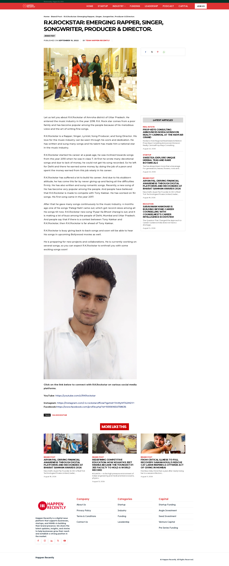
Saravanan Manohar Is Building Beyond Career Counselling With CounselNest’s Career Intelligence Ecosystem (158, 211)
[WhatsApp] (163, 52)
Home (46, 16)
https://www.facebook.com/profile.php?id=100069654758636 (91, 406)
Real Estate (149, 127)
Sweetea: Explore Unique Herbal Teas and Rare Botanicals (159, 160)
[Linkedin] (51, 541)
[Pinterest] (157, 52)
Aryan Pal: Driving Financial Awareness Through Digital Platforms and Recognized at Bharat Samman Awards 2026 (162, 184)
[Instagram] (44, 541)
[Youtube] (64, 541)
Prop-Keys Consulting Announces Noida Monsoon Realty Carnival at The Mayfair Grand (163, 133)
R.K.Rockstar (59, 415)
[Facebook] (145, 52)
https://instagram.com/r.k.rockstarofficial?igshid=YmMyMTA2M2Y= (95, 403)
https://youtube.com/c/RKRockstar (75, 395)
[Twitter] (151, 52)
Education (148, 204)
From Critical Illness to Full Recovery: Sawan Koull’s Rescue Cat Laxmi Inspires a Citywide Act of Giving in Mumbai (162, 463)
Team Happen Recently (98, 40)
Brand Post (56, 16)
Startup (147, 155)
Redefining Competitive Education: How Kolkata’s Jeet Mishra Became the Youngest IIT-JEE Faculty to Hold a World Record (113, 464)
